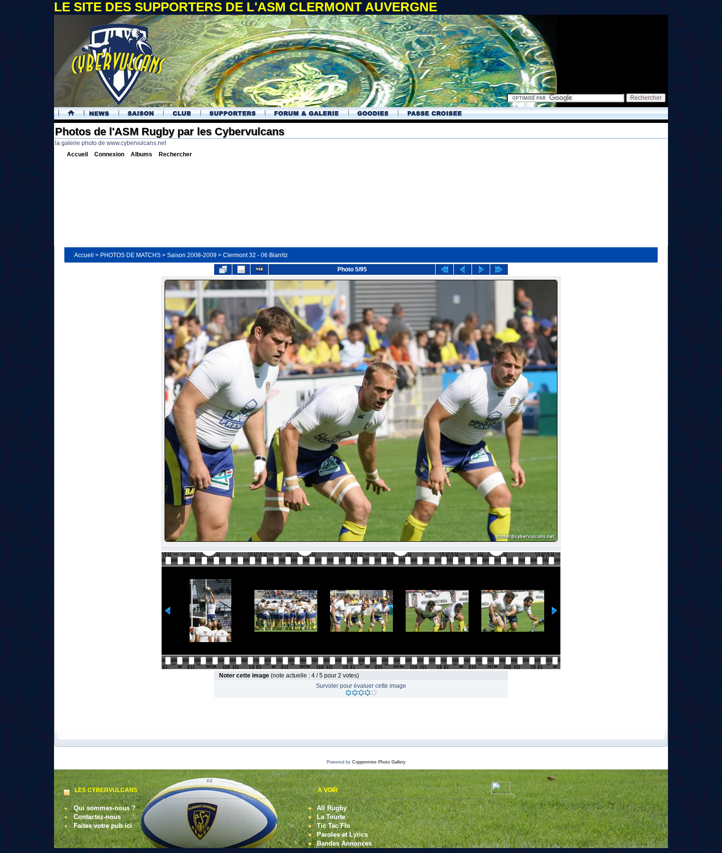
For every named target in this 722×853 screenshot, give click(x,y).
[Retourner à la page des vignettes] (223, 269)
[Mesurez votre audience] (500, 791)
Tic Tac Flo (333, 825)
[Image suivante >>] (481, 269)
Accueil (84, 255)
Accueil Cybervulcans (67, 113)
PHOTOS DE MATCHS (130, 255)
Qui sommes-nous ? (105, 808)
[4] (367, 692)
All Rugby (332, 808)
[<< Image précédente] (463, 269)
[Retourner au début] (444, 269)
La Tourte (331, 817)
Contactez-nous (97, 817)
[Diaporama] (259, 269)
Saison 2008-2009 (192, 255)
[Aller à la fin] (499, 269)
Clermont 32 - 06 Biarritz (255, 255)
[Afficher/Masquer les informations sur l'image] (241, 269)
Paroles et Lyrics (342, 834)
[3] (361, 692)
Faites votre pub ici (103, 825)
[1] (348, 692)
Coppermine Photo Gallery (379, 762)
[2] (355, 692)
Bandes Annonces (344, 843)
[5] (374, 692)
